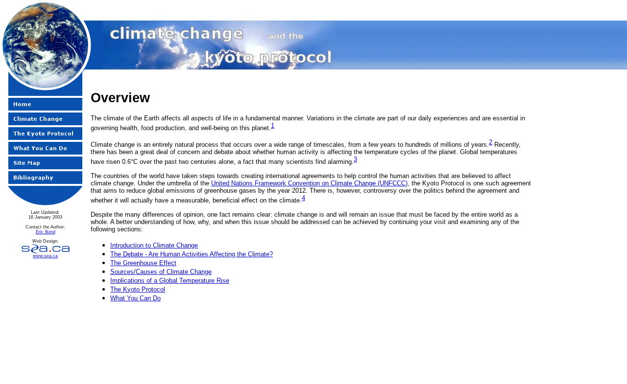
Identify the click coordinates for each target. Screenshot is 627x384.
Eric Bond (45, 231)
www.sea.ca (45, 255)
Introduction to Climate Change (154, 245)
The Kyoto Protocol (137, 289)
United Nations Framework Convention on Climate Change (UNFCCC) (309, 183)
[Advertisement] (311, 332)
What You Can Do (135, 298)
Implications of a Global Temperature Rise (169, 280)
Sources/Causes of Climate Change (161, 271)
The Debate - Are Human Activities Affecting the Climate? (191, 254)
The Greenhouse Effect (143, 263)
